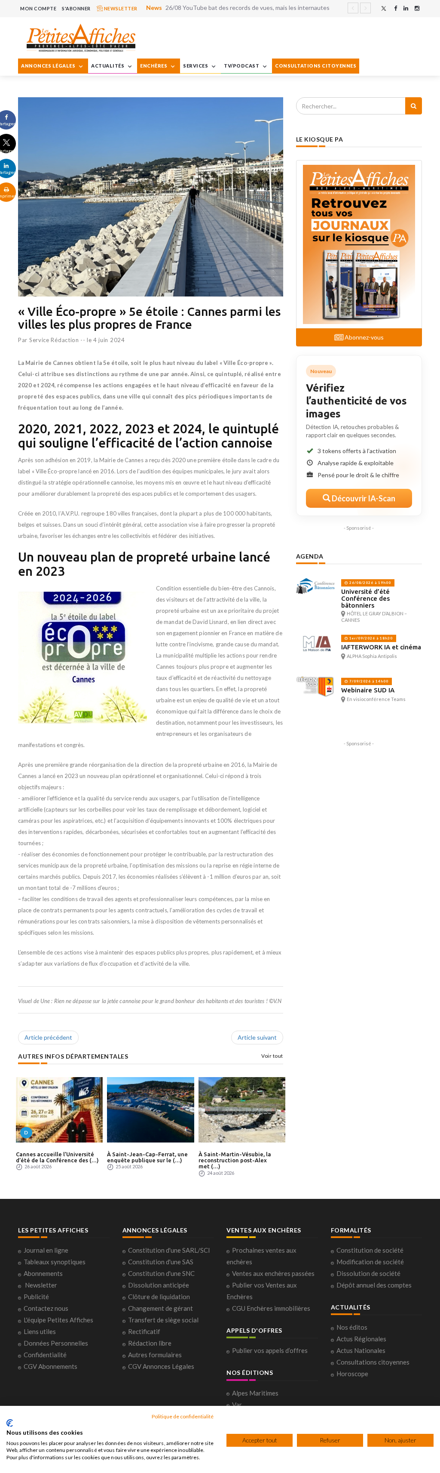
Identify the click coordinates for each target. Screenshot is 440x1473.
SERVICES (196, 65)
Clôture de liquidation (159, 1296)
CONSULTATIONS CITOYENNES (315, 65)
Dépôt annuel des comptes (374, 1285)
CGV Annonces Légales (161, 1366)
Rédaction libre (149, 1343)
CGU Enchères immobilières (271, 1308)
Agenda (310, 556)
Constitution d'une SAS (160, 1262)
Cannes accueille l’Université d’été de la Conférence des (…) (57, 1157)
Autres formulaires (155, 1355)
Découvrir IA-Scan (362, 498)
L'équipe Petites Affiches (58, 1320)
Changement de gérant (160, 1308)
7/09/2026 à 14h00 (368, 681)
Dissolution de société (368, 1273)
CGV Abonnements (50, 1366)
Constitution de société (369, 1250)
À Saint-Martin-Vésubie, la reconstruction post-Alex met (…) (235, 1160)
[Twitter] (383, 8)
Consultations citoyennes (372, 1362)
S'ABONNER (76, 8)
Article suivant (257, 1037)
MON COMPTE (38, 8)
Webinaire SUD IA (367, 690)
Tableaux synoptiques (55, 1262)
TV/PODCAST (242, 65)
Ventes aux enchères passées (273, 1273)
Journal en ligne (46, 1250)
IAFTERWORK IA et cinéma (381, 647)
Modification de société (370, 1262)
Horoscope (352, 1373)
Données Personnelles (56, 1343)
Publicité (36, 1296)
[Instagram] (417, 8)
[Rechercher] (413, 105)
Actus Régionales (361, 1339)
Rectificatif (144, 1331)
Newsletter (41, 1285)
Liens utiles (40, 1331)
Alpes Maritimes (255, 1393)
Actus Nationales (360, 1350)
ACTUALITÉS (108, 65)
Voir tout (272, 1056)
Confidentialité (45, 1355)
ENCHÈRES (154, 65)
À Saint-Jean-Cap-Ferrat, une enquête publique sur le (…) (147, 1157)
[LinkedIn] (406, 8)
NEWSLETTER (120, 8)
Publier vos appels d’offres (270, 1350)
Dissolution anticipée (158, 1285)
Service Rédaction (54, 340)
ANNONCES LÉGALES (48, 65)
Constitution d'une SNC (161, 1273)
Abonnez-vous (363, 337)
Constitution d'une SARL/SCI (169, 1250)
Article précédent (48, 1037)
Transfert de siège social (163, 1320)
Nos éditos (351, 1327)
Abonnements (43, 1273)
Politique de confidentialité (183, 1416)
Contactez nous (46, 1308)
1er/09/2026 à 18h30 (370, 638)
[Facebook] (395, 8)
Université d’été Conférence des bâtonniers (365, 598)
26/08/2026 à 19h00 (369, 583)
